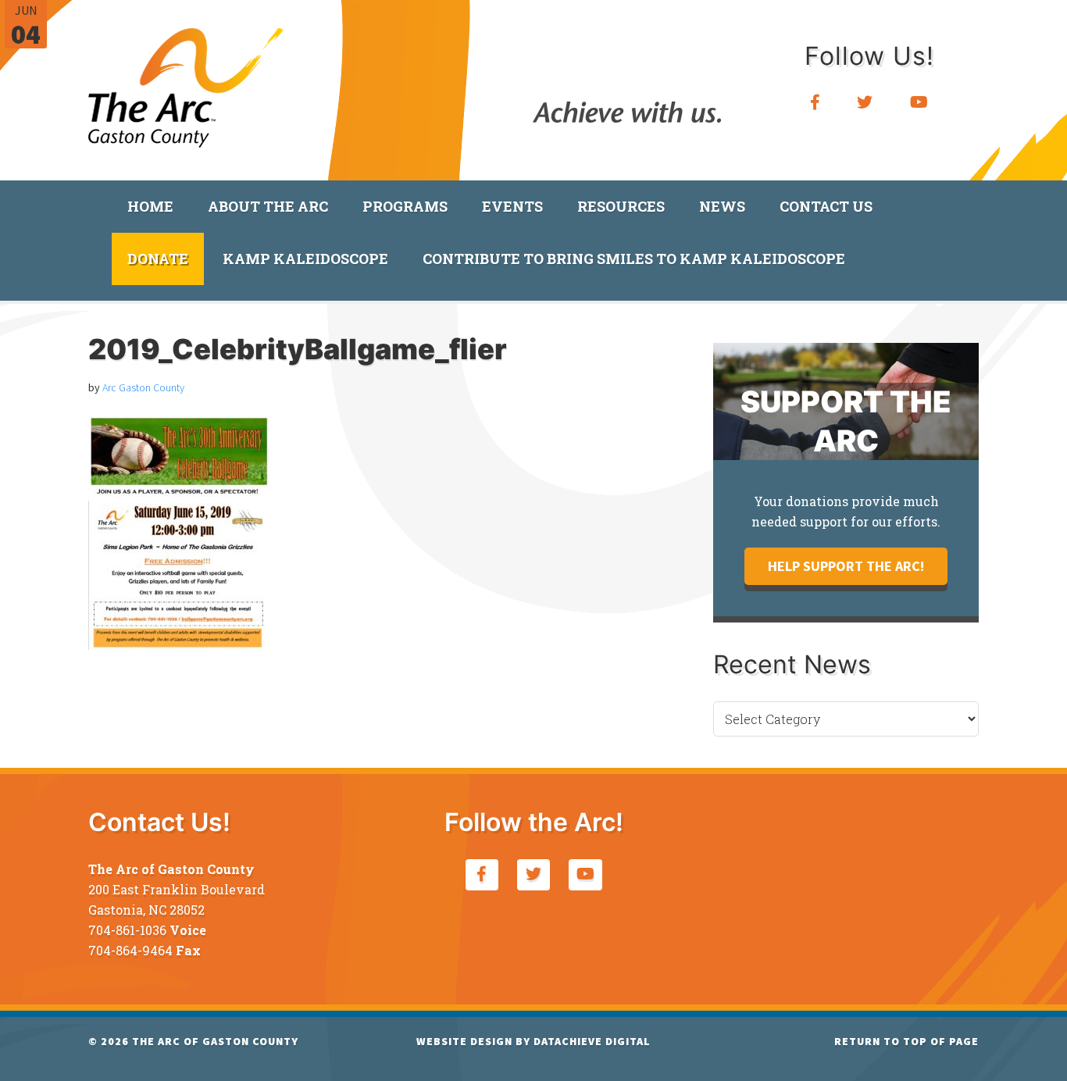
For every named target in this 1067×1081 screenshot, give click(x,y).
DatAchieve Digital (592, 1041)
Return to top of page (906, 1041)
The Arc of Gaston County (186, 82)
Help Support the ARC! (846, 566)
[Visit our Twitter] (865, 103)
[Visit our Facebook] (815, 103)
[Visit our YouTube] (919, 103)
